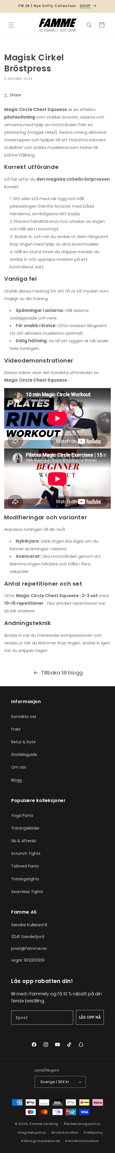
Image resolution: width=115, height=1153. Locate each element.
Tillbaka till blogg (62, 672)
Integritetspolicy (31, 1132)
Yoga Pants (22, 815)
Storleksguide (24, 754)
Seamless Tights (27, 891)
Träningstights (25, 879)
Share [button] (15, 95)
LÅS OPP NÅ (90, 1017)
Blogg (16, 780)
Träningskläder (25, 828)
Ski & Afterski (23, 841)
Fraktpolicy (93, 1132)
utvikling (51, 1124)
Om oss (18, 767)
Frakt (16, 729)
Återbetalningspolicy (82, 1124)
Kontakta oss (23, 716)
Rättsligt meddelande (40, 1141)
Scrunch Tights (25, 853)
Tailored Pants (25, 866)
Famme (36, 1124)
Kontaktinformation (82, 1141)
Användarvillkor (65, 1132)
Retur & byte (23, 742)
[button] (11, 25)
